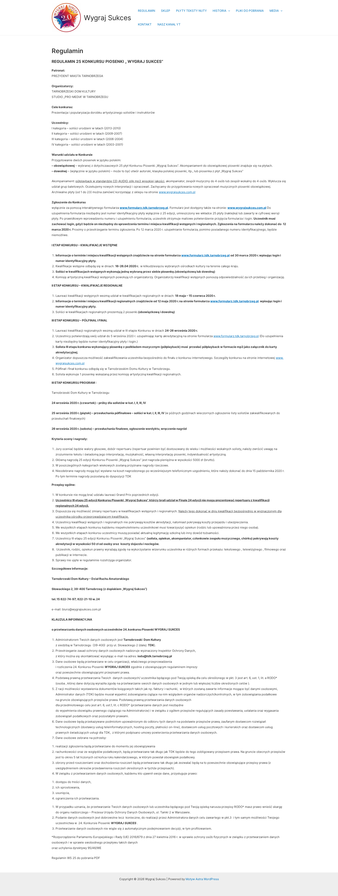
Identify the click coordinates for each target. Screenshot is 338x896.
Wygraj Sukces (107, 18)
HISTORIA (219, 11)
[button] (228, 11)
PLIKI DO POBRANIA (250, 11)
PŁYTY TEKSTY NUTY (191, 11)
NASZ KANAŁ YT (169, 24)
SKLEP (165, 11)
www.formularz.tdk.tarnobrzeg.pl (236, 336)
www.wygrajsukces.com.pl (177, 192)
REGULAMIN (146, 11)
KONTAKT (145, 24)
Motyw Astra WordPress (202, 879)
